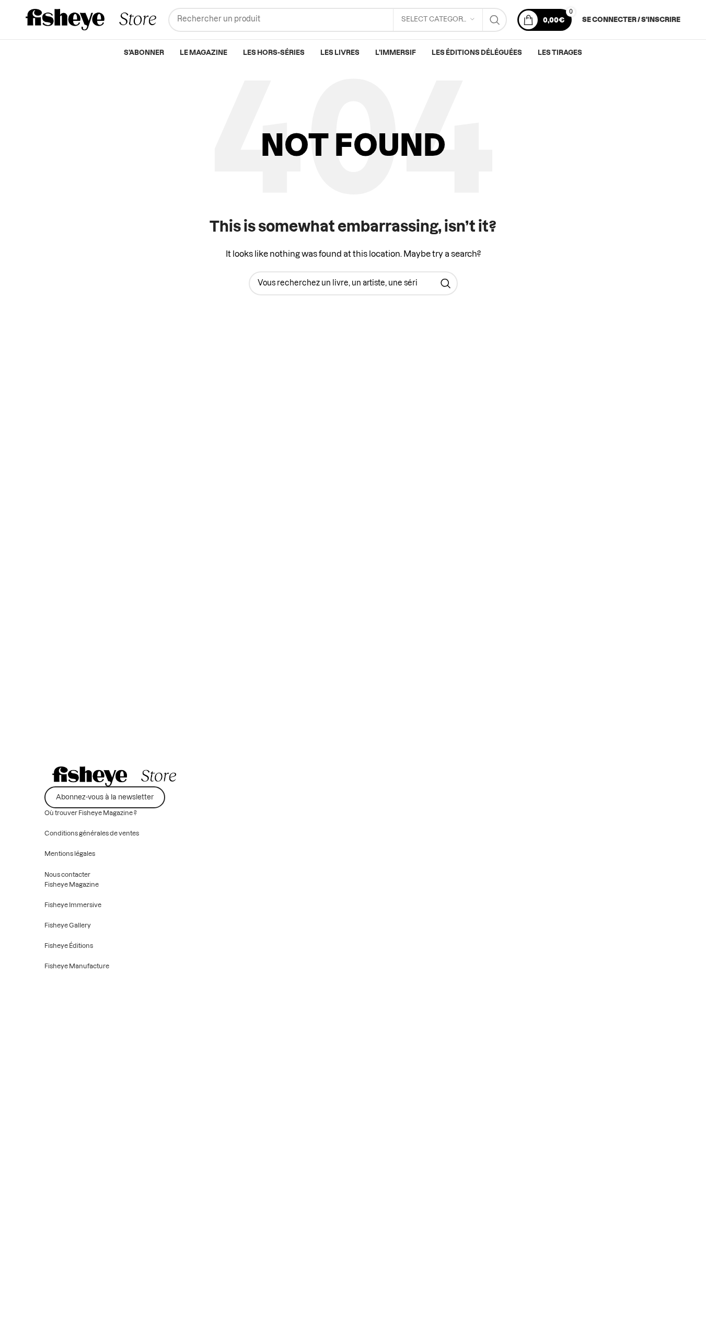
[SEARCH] (495, 20)
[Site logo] (92, 20)
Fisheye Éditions (68, 946)
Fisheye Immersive (72, 905)
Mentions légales (69, 854)
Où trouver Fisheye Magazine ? (90, 813)
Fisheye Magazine (71, 884)
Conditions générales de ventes (91, 833)
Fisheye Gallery (67, 925)
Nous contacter (67, 875)
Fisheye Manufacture (76, 966)
